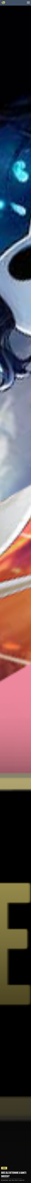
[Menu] (28, 3)
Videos (4, 1168)
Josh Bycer (5, 1180)
